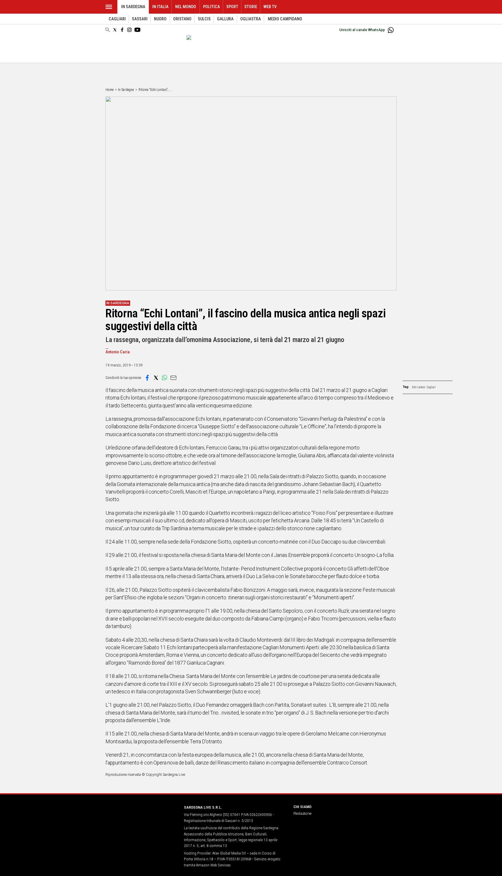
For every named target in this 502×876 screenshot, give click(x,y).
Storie (250, 6)
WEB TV (270, 6)
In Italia (160, 6)
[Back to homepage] (141, 818)
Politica (211, 6)
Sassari (140, 19)
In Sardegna (133, 6)
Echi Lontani (418, 387)
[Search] (107, 30)
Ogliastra (250, 19)
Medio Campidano (285, 19)
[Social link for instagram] (129, 30)
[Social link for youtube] (137, 30)
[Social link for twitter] (115, 30)
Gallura (225, 19)
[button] (147, 378)
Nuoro (160, 19)
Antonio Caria (117, 352)
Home (109, 90)
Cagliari (117, 19)
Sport (232, 6)
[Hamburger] (108, 6)
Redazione (302, 813)
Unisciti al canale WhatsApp (362, 30)
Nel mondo (185, 6)
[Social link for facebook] (122, 30)
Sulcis (204, 19)
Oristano (182, 19)
